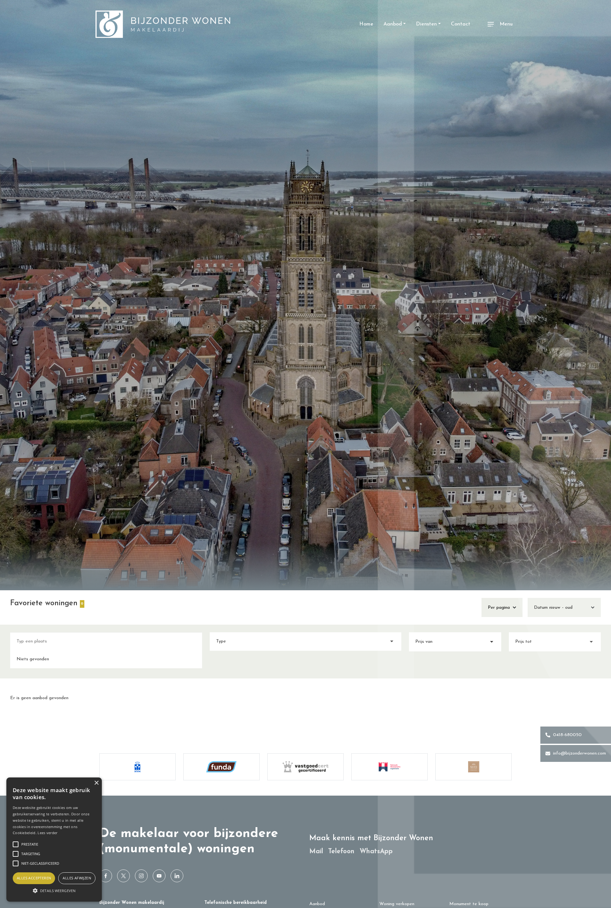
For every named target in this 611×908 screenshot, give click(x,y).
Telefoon (341, 851)
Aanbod (317, 904)
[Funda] (221, 766)
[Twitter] (123, 875)
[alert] (54, 839)
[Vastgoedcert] (305, 766)
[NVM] (137, 766)
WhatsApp (376, 851)
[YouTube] (159, 875)
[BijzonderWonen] (105, 875)
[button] (54, 890)
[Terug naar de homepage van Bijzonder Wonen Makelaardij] (162, 24)
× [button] (96, 783)
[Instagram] (141, 875)
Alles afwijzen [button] (77, 878)
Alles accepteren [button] (34, 878)
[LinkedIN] (177, 875)
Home (366, 24)
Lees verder (47, 832)
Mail (316, 851)
